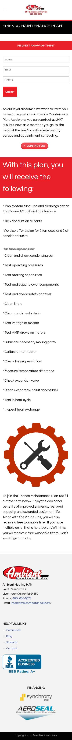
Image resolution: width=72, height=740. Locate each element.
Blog (9, 636)
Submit (10, 91)
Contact (11, 648)
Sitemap (11, 642)
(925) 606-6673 (21, 598)
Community (13, 630)
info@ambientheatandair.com (30, 602)
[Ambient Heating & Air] (36, 10)
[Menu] (5, 10)
